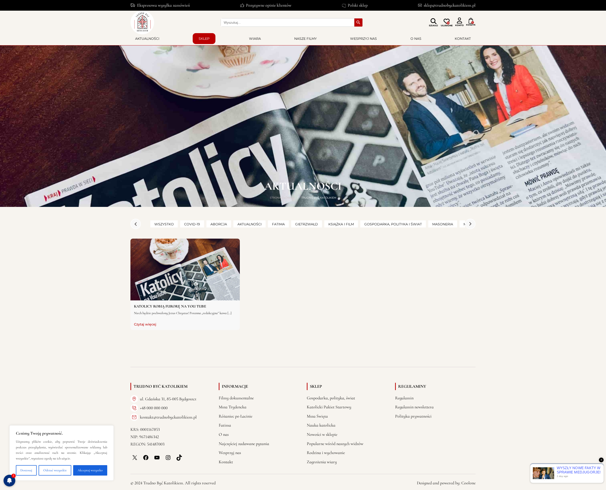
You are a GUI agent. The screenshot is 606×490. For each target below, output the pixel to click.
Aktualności (147, 38)
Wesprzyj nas (363, 38)
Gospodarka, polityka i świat (393, 224)
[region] (61, 453)
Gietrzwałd (306, 224)
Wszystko (164, 224)
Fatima (278, 224)
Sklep (204, 38)
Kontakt (463, 38)
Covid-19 (192, 224)
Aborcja (218, 224)
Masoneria (442, 224)
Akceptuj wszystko (90, 470)
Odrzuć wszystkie (55, 470)
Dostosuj (26, 470)
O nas (415, 38)
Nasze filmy (305, 38)
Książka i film (341, 224)
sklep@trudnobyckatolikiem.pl (450, 5)
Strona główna (282, 197)
